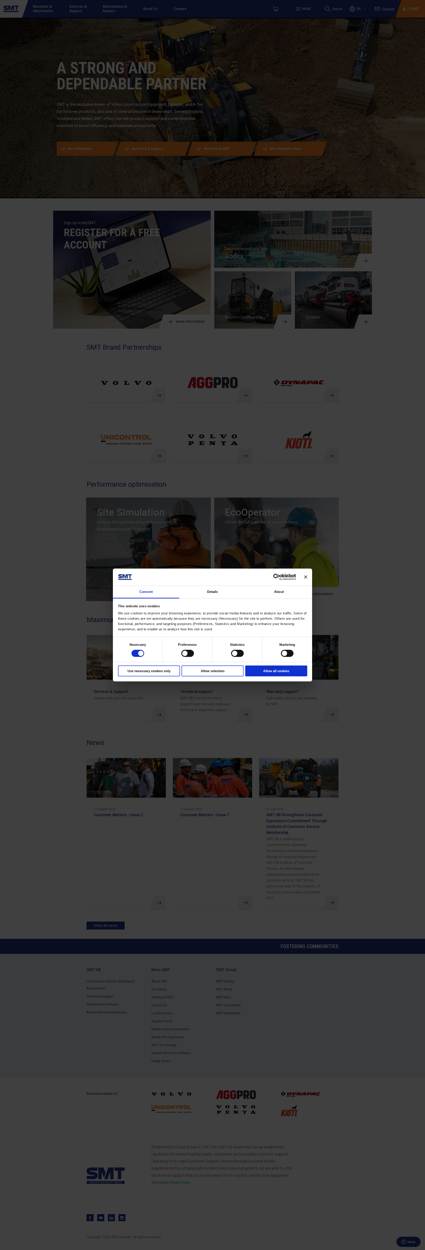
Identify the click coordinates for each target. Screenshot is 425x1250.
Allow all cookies (276, 671)
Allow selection (212, 671)
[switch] (187, 653)
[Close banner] (305, 577)
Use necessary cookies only (149, 671)
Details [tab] (212, 592)
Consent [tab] (146, 592)
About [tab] (279, 592)
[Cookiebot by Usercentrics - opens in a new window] (276, 577)
